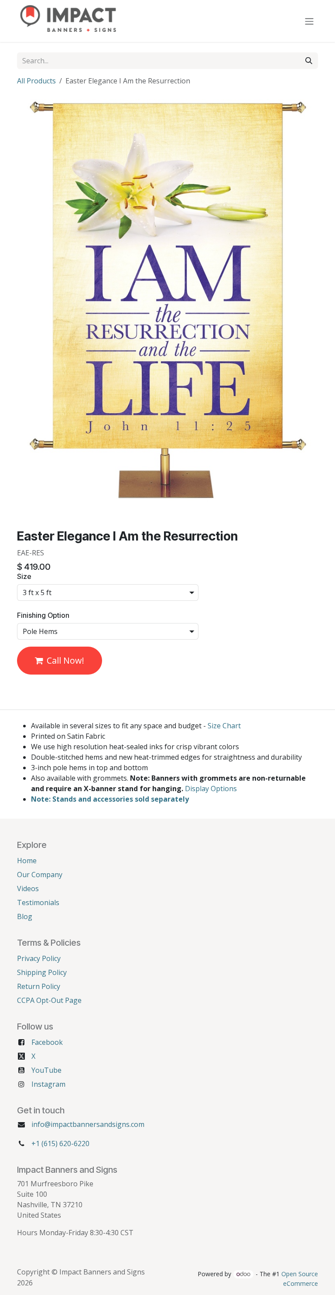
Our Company (39, 874)
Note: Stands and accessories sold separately (110, 799)
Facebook (47, 1042)
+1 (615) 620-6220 (60, 1143)
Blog (24, 916)
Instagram (48, 1084)
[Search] (309, 60)
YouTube (46, 1070)
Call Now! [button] (65, 660)
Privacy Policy (39, 958)
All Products (36, 81)
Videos (28, 888)
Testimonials (38, 902)
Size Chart (224, 725)
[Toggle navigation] (309, 21)
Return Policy (38, 986)
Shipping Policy (42, 972)
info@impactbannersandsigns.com (87, 1124)
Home (27, 860)
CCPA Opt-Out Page (49, 1000)
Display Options (211, 788)
